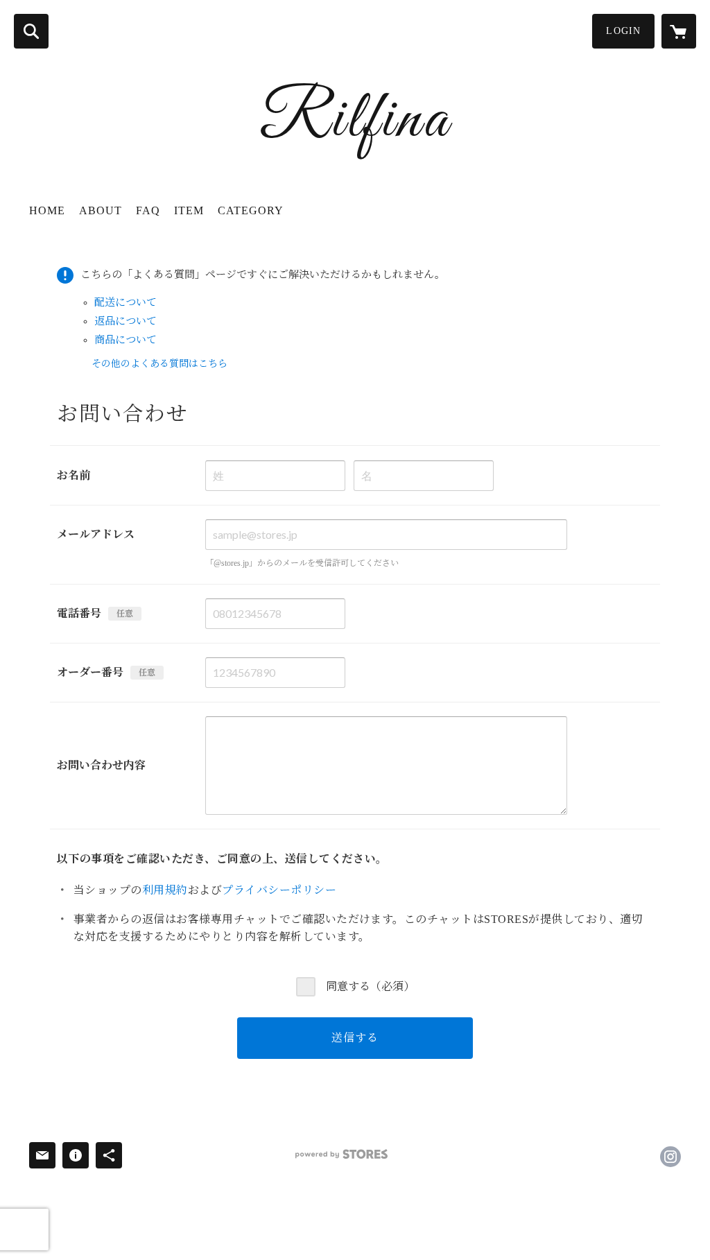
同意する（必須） (370, 986)
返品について (125, 321)
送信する (354, 1038)
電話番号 (79, 613)
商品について (125, 339)
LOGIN (623, 31)
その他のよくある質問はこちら (159, 364)
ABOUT (100, 210)
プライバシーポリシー (279, 890)
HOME (47, 210)
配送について (125, 302)
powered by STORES (341, 1154)
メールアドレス (96, 534)
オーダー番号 (90, 672)
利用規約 (165, 890)
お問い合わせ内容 (101, 765)
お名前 (73, 475)
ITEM (189, 210)
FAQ (148, 210)
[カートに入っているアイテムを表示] (678, 31)
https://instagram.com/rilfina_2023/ (670, 1156)
